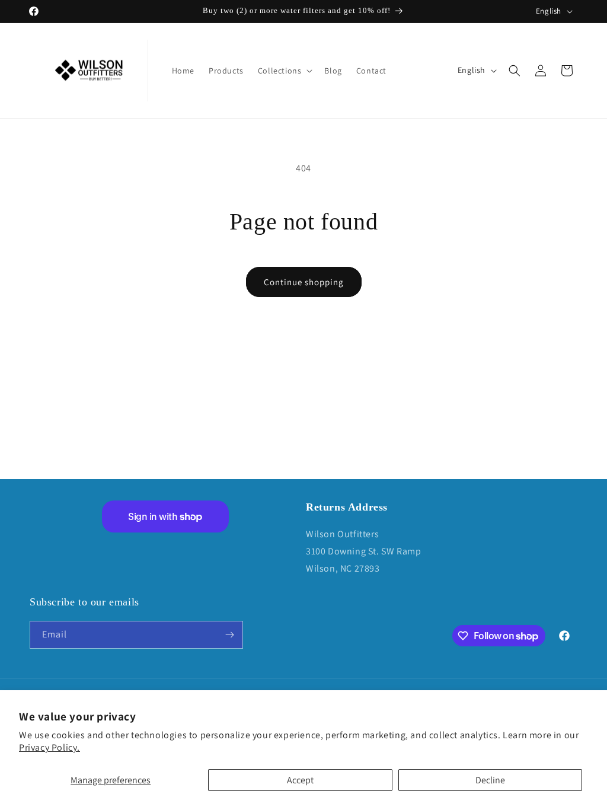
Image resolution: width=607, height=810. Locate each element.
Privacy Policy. (49, 747)
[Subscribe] (229, 635)
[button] (284, 70)
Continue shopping (304, 282)
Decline (490, 780)
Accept (300, 780)
